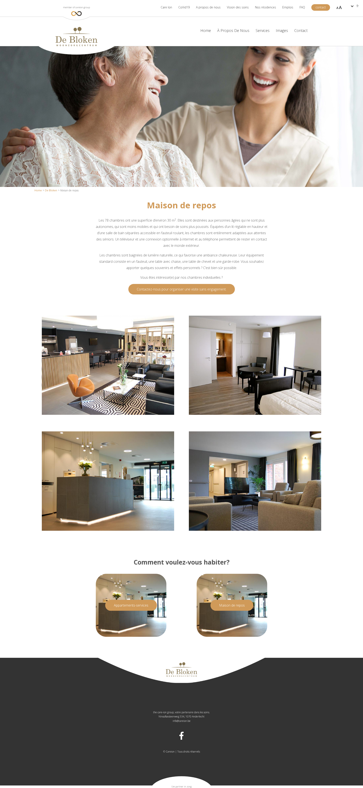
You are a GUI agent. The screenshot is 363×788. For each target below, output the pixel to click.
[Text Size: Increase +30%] (339, 7)
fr (357, 6)
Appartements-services (131, 605)
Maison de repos (232, 605)
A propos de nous (208, 7)
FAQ (302, 7)
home (205, 30)
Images (282, 30)
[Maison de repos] (108, 413)
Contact (301, 30)
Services (263, 30)
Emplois (287, 7)
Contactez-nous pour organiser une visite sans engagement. (181, 289)
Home (38, 190)
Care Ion (166, 7)
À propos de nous (233, 30)
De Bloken (51, 190)
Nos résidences (265, 8)
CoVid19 (184, 7)
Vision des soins (238, 7)
